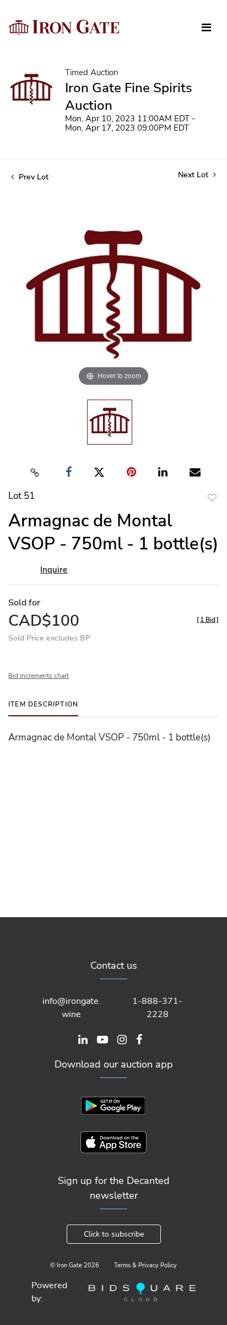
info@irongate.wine (71, 1007)
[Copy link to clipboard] (35, 472)
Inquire (53, 569)
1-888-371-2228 (157, 1007)
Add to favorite (212, 497)
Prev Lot (32, 177)
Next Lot (194, 174)
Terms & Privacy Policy (145, 1265)
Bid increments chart (38, 675)
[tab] (43, 708)
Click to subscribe (114, 1234)
